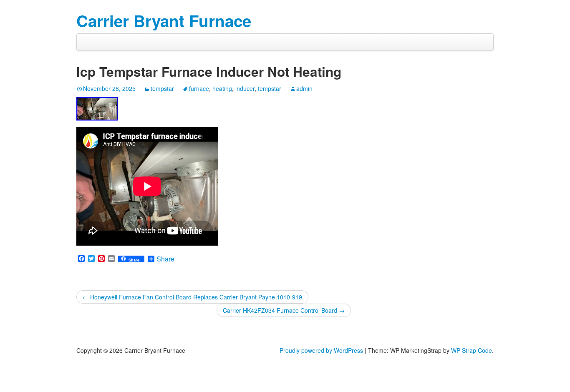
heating (222, 88)
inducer (245, 88)
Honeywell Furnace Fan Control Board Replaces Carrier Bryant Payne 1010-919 (192, 297)
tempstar (162, 88)
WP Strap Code (471, 350)
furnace (199, 88)
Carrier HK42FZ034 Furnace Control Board (284, 310)
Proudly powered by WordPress (321, 350)
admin (304, 88)
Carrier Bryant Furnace (163, 20)
